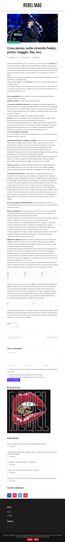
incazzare (29, 82)
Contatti (9, 515)
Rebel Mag (26, 58)
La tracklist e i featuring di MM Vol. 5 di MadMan (21, 462)
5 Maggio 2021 (13, 58)
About (9, 512)
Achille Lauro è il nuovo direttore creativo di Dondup (23, 470)
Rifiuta (36, 539)
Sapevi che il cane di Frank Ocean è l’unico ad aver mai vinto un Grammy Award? (31, 478)
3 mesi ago (12, 456)
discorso (52, 63)
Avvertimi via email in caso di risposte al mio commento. (26, 375)
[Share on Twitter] (15, 323)
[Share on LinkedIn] (17, 323)
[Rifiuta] (63, 537)
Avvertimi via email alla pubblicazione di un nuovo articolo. (27, 377)
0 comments (36, 58)
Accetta (30, 539)
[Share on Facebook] (12, 323)
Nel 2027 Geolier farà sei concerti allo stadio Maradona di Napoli (26, 444)
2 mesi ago (12, 446)
